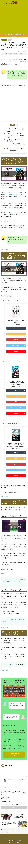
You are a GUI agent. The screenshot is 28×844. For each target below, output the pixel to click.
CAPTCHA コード (6, 801)
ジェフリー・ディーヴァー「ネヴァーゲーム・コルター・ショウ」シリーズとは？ (15, 129)
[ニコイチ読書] (14, 3)
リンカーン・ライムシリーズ (15, 194)
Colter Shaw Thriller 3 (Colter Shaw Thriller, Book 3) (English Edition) (16, 445)
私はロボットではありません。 (11, 804)
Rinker (18, 324)
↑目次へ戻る (4, 249)
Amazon (16, 334)
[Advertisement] (14, 19)
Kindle (16, 328)
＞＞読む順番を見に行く (14, 754)
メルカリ (16, 351)
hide (16, 125)
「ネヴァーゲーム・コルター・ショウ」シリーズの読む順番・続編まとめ (15, 135)
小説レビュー (4, 39)
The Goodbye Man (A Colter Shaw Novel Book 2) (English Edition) (16, 382)
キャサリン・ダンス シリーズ (18, 145)
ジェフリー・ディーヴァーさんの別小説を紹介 (15, 140)
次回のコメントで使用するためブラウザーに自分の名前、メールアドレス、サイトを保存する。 (14, 793)
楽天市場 (16, 339)
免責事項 (19, 840)
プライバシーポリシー (11, 840)
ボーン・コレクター (9, 664)
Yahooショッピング (16, 345)
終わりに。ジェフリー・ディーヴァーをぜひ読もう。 (15, 149)
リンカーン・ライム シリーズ (18, 143)
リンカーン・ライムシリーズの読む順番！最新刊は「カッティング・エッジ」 (14, 582)
